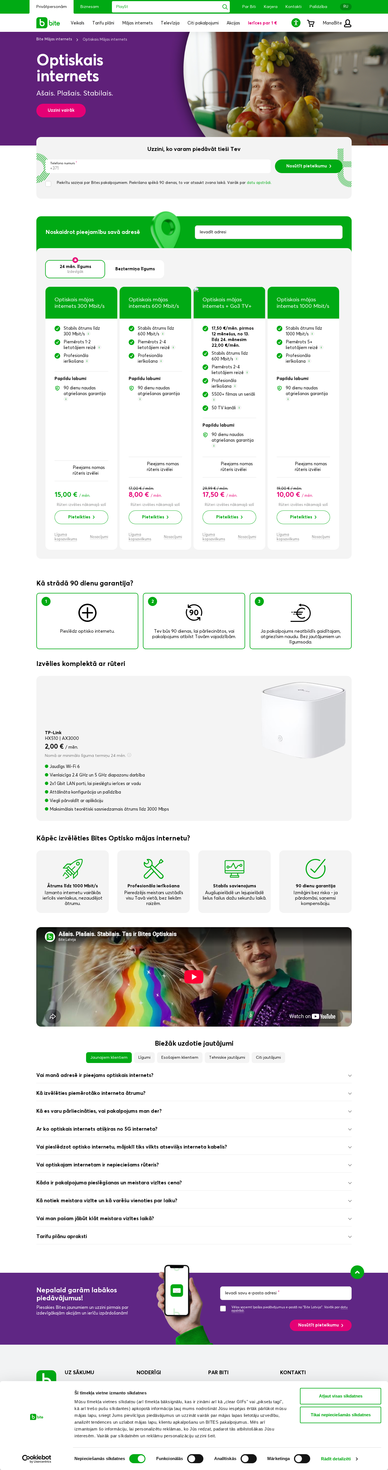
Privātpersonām (51, 7)
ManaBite (333, 23)
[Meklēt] (225, 7)
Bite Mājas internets (54, 39)
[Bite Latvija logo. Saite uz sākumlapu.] (48, 22)
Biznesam (89, 7)
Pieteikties (79, 517)
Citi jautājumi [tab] (268, 1058)
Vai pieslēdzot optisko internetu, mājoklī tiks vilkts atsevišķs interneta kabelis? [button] (131, 1147)
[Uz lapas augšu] (357, 1272)
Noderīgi (149, 1372)
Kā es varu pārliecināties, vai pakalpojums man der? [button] (99, 1111)
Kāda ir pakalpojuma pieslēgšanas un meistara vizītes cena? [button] (109, 1182)
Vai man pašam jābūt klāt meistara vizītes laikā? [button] (95, 1218)
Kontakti (293, 7)
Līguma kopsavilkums (66, 537)
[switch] (195, 1458)
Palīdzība (318, 7)
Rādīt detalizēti (336, 1458)
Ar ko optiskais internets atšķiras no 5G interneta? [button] (96, 1129)
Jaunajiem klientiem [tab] (109, 1058)
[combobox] (269, 232)
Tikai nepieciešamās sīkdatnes (341, 1414)
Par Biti (249, 7)
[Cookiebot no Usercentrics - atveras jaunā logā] (37, 1459)
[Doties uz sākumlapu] (46, 1380)
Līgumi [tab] (144, 1058)
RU (345, 7)
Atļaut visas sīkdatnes (340, 1396)
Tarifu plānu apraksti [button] (61, 1236)
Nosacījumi (99, 537)
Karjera (271, 7)
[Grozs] (310, 22)
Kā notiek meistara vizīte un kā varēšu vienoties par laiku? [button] (106, 1200)
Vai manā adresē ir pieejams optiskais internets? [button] (94, 1075)
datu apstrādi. (259, 183)
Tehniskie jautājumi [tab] (227, 1058)
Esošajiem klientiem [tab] (179, 1058)
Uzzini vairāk (61, 110)
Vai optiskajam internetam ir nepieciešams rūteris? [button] (97, 1165)
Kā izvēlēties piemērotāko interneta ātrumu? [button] (90, 1093)
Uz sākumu (79, 1372)
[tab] (194, 1075)
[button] (296, 22)
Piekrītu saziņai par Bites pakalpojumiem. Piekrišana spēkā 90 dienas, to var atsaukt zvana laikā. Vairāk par (164, 183)
